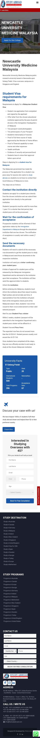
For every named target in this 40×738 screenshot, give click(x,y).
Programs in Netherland (11, 600)
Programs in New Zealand (12, 603)
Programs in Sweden (10, 612)
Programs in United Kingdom (13, 618)
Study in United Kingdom (11, 543)
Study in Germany (9, 528)
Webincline (28, 731)
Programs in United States (12, 621)
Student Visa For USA (10, 546)
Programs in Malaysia (11, 597)
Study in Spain (8, 549)
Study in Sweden (9, 552)
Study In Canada (9, 524)
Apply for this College (12, 40)
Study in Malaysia (9, 531)
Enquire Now (9, 429)
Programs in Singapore (11, 606)
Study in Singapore (10, 540)
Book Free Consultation (38, 496)
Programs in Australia (11, 578)
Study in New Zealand (11, 537)
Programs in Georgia (10, 587)
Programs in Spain (9, 609)
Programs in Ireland (10, 594)
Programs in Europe (10, 584)
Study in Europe (9, 561)
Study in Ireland (9, 534)
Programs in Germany (11, 590)
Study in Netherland (10, 564)
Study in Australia (9, 521)
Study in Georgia (9, 555)
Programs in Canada (10, 581)
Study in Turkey (9, 558)
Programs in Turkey (10, 615)
